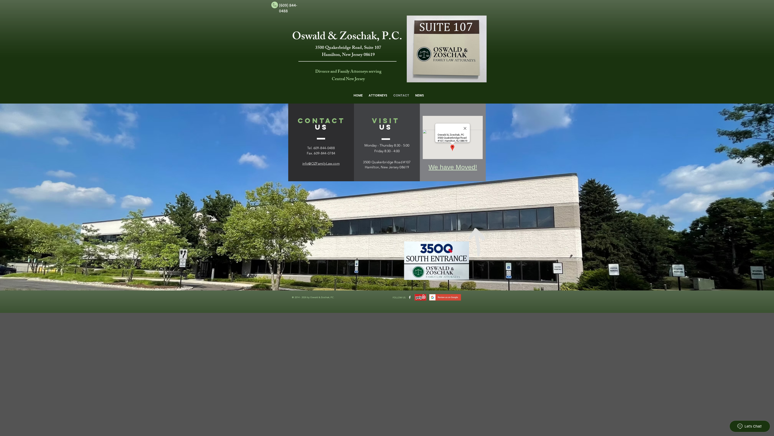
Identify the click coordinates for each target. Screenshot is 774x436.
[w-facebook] (410, 297)
